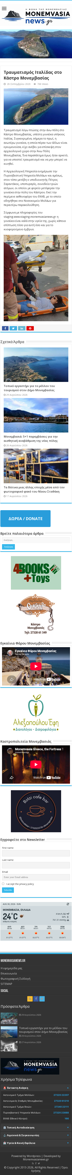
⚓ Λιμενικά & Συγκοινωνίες (21, 1135)
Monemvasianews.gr (36, 1159)
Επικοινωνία (9, 973)
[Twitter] (42, 999)
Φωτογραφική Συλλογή (15, 979)
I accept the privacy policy (19, 884)
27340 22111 (61, 1106)
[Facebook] (36, 999)
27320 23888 (61, 1112)
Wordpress (34, 1156)
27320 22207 (61, 1095)
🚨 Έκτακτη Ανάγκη (15, 1087)
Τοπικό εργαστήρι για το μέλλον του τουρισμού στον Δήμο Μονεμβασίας (43, 1030)
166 (67, 1118)
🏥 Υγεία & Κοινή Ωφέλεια (19, 1143)
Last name (8, 859)
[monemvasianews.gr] (36, 14)
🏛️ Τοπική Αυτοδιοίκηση (18, 1127)
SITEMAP (6, 984)
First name (8, 847)
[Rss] (30, 999)
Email (5, 871)
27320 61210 (61, 1101)
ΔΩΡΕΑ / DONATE (26, 518)
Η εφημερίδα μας (11, 968)
